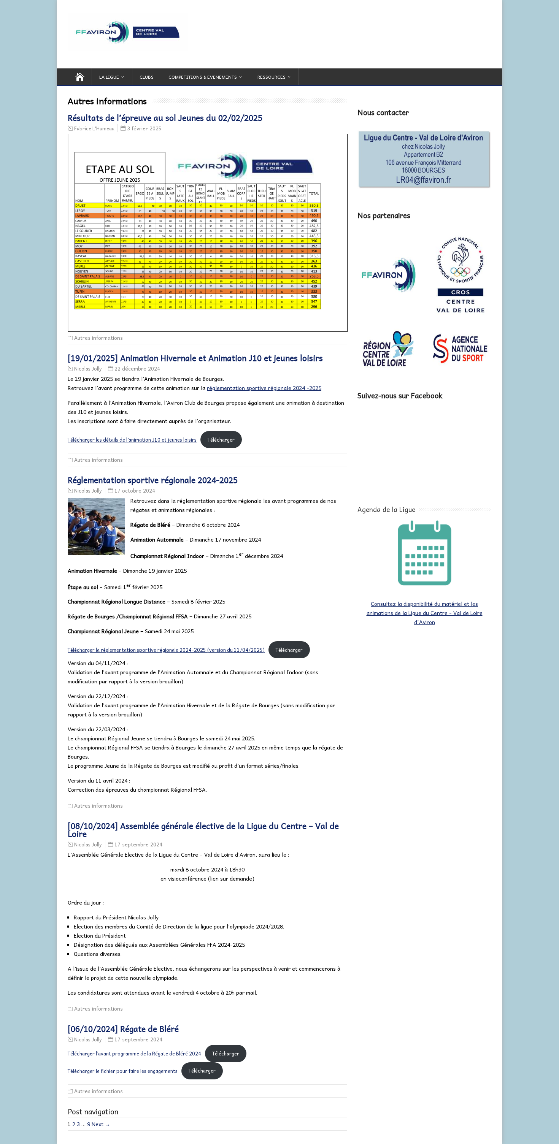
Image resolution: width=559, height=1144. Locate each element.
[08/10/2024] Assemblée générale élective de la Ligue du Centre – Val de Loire (203, 829)
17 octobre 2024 (134, 490)
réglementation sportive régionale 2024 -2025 (264, 387)
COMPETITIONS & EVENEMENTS (202, 77)
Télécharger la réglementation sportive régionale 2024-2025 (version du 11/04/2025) (166, 650)
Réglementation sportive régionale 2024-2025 (153, 479)
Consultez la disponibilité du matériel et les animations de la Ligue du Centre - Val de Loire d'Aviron (425, 612)
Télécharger (221, 440)
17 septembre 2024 (138, 844)
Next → (101, 1124)
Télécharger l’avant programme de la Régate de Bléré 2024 (134, 1053)
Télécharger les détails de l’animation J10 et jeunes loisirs (132, 440)
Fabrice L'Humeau (94, 128)
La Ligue (109, 77)
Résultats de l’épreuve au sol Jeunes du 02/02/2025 (165, 117)
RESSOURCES (271, 77)
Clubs (147, 77)
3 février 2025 (144, 128)
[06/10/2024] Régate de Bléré (123, 1028)
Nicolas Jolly (88, 368)
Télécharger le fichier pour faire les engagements (123, 1070)
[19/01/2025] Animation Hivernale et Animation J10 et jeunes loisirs (195, 357)
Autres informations (98, 338)
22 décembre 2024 (137, 368)
